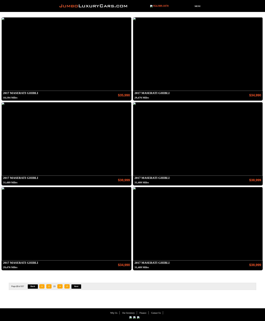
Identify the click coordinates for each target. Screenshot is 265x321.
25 (67, 286)
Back (33, 286)
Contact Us (156, 313)
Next (76, 286)
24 (60, 286)
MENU (198, 6)
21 (42, 286)
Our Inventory (128, 313)
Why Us (113, 313)
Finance (143, 313)
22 (49, 286)
